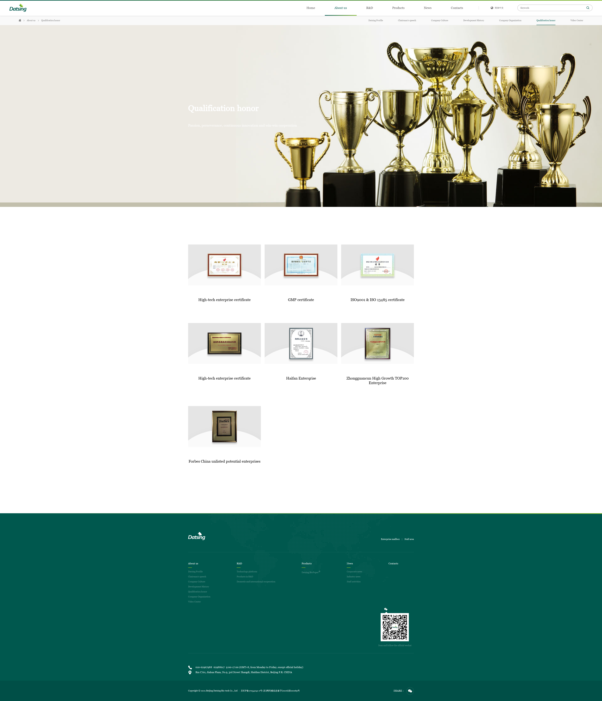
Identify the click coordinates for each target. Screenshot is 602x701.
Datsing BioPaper (311, 572)
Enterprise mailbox (390, 539)
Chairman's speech (407, 20)
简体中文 (499, 7)
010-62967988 (203, 667)
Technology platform (247, 571)
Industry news (353, 576)
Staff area (409, 539)
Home (310, 8)
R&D (369, 8)
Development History (473, 20)
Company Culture (439, 20)
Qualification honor (50, 20)
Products (398, 8)
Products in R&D (245, 576)
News (428, 8)
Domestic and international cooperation (256, 581)
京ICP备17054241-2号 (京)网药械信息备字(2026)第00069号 (270, 690)
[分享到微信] (410, 691)
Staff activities (354, 581)
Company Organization (510, 20)
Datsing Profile (375, 20)
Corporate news (354, 571)
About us (340, 8)
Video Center (576, 20)
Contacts (457, 8)
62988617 (219, 667)
